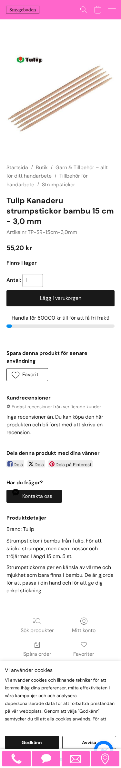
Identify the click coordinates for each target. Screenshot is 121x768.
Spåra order (37, 654)
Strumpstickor (58, 184)
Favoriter (83, 654)
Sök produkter (37, 630)
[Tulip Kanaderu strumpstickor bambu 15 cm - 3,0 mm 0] (60, 99)
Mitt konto (84, 630)
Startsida (17, 167)
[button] (23, 9)
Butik (42, 167)
